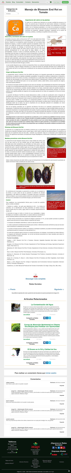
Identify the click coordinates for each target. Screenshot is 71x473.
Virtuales (35, 467)
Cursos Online (35, 462)
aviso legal (51, 471)
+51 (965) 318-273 (11, 452)
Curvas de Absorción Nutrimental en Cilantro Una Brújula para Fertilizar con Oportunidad (42, 325)
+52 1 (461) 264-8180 (11, 449)
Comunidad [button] (19, 2)
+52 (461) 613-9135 (12, 448)
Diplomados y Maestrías (35, 464)
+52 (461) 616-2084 (12, 446)
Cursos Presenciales (35, 459)
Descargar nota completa (35, 279)
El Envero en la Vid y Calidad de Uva (42, 349)
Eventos (8, 2)
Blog (13, 2)
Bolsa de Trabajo (47, 462)
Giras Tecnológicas (35, 466)
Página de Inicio (9, 460)
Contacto (28, 2)
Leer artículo (26, 314)
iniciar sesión (51, 373)
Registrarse (65, 2)
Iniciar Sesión (57, 2)
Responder (62, 385)
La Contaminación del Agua (42, 304)
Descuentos (35, 2)
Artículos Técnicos (23, 462)
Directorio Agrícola (47, 460)
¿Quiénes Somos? (9, 463)
